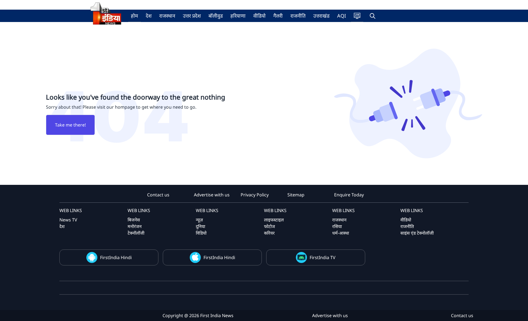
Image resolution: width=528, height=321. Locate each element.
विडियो (201, 233)
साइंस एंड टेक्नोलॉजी (417, 233)
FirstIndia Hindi (116, 257)
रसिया (337, 226)
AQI (341, 15)
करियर (269, 233)
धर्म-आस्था (340, 233)
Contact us (158, 195)
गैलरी (278, 15)
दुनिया (200, 226)
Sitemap (295, 195)
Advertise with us (212, 195)
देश (149, 15)
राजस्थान (167, 15)
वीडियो (259, 15)
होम (134, 15)
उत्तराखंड (321, 15)
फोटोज (269, 226)
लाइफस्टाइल (274, 220)
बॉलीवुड (215, 15)
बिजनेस (134, 220)
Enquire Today (349, 195)
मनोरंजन (135, 226)
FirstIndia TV (323, 257)
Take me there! (70, 125)
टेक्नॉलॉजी (136, 233)
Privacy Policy (255, 195)
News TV (68, 220)
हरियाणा (238, 15)
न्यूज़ (199, 220)
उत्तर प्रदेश (192, 15)
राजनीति (298, 15)
